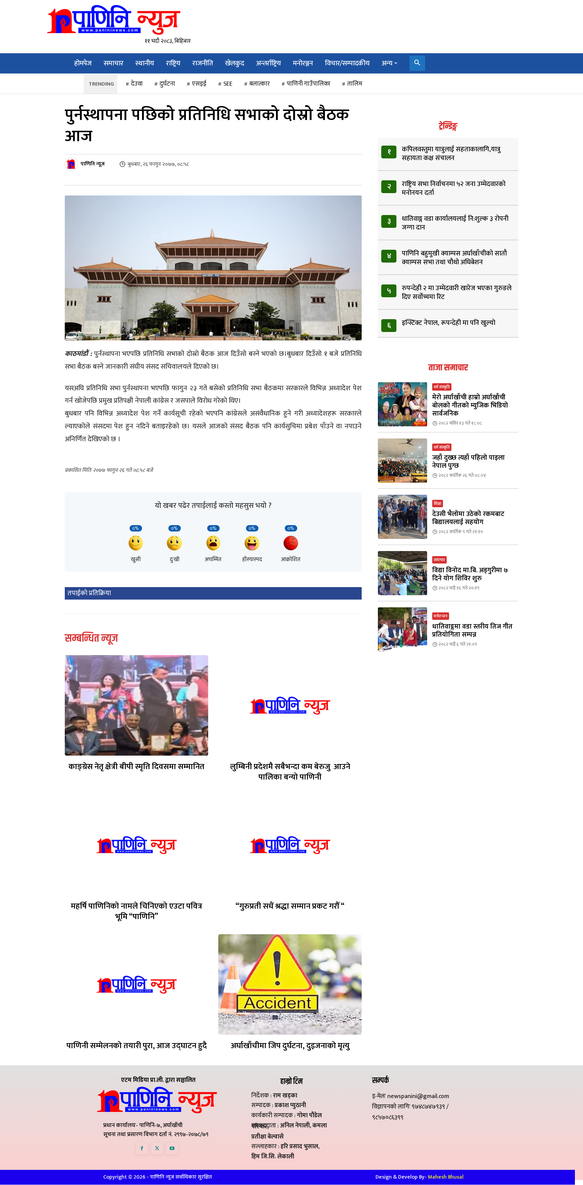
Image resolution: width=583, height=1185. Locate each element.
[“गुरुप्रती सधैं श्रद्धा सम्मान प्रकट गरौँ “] (290, 845)
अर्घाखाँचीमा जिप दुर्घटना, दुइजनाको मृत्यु (290, 1046)
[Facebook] (142, 1148)
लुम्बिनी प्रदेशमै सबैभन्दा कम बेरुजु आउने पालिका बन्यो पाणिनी (290, 772)
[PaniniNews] (113, 19)
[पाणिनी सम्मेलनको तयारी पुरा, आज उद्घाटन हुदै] (136, 984)
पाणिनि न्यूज (93, 164)
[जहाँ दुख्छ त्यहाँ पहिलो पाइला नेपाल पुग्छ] (402, 460)
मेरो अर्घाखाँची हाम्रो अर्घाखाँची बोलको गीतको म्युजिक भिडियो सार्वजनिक (470, 405)
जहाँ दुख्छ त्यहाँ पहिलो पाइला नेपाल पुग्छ (468, 462)
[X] (157, 1148)
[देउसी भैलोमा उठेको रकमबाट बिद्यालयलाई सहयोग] (402, 517)
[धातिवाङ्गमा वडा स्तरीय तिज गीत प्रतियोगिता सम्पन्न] (402, 629)
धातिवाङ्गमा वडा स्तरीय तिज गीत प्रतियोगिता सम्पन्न (472, 630)
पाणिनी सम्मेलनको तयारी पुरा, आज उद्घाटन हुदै (136, 1046)
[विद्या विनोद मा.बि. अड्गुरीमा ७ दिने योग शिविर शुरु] (402, 573)
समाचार (439, 559)
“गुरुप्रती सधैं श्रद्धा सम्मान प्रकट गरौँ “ (289, 906)
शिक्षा (437, 503)
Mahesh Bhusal (446, 1177)
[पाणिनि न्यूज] (72, 164)
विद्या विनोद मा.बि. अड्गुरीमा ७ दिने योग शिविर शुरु (470, 574)
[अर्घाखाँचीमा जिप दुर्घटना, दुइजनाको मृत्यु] (290, 984)
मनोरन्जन (440, 616)
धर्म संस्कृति (442, 387)
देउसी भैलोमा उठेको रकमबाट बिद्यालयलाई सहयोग (468, 518)
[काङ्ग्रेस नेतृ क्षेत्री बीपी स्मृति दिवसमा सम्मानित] (136, 705)
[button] (417, 63)
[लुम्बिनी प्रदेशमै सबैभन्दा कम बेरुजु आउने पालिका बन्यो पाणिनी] (290, 705)
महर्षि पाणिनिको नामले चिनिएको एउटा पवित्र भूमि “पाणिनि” (136, 911)
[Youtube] (172, 1148)
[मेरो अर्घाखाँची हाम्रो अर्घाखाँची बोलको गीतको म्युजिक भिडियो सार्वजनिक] (402, 404)
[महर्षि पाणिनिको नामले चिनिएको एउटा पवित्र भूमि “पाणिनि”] (136, 845)
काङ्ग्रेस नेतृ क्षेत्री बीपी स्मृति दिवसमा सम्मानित (136, 766)
